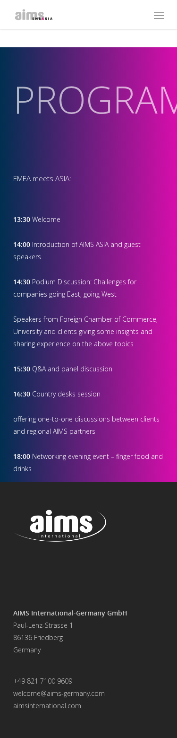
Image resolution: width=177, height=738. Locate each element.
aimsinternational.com (47, 705)
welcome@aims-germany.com (59, 693)
